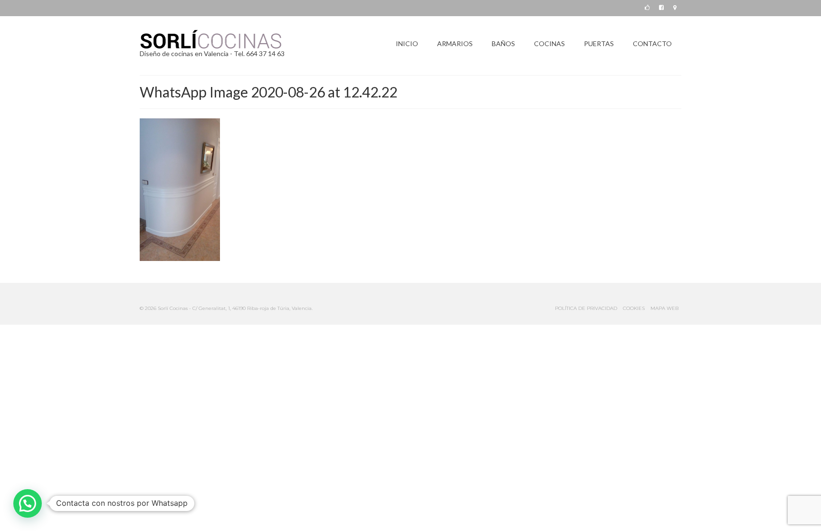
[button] (27, 503)
